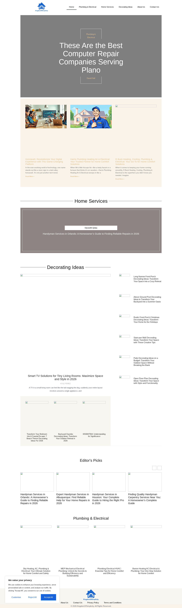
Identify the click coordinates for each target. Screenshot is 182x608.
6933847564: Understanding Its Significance (94, 435)
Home (71, 7)
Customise (16, 597)
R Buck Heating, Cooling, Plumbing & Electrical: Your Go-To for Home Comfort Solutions (135, 161)
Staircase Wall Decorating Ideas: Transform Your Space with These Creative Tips (146, 340)
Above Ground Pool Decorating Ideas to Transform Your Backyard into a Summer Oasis (147, 299)
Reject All (32, 597)
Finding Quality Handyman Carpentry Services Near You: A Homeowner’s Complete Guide (144, 499)
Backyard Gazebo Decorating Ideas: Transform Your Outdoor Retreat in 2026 (65, 437)
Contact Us (154, 7)
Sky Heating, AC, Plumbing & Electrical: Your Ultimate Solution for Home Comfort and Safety (36, 571)
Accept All (48, 597)
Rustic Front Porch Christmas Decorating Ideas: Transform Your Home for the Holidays (146, 319)
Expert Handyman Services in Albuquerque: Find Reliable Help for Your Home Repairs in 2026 (73, 499)
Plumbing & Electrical (87, 7)
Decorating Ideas (125, 7)
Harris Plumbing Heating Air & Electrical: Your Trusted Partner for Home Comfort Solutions (90, 161)
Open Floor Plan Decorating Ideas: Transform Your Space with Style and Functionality (146, 380)
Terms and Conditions (112, 603)
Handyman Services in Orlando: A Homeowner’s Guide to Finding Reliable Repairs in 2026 (91, 233)
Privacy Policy (93, 603)
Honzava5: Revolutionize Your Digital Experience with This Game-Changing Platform (44, 161)
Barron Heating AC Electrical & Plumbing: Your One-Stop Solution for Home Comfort (146, 571)
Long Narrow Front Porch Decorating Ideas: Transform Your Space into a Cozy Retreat (147, 278)
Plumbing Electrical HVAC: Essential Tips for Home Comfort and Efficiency (109, 571)
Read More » (29, 176)
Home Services (107, 7)
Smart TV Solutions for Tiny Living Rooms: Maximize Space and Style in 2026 (65, 377)
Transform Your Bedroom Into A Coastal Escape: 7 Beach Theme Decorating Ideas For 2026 (37, 437)
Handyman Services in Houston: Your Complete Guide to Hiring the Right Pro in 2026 (108, 499)
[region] (32, 589)
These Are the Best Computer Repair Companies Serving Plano (91, 57)
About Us (141, 7)
